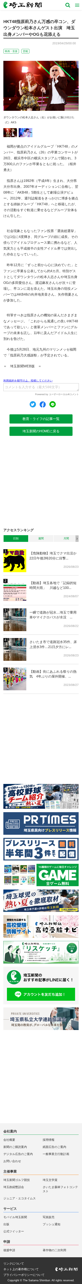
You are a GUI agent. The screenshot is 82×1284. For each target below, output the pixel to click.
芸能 (25, 51)
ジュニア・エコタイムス (19, 1198)
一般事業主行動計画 (56, 1154)
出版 (6, 1224)
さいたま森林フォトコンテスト (60, 1189)
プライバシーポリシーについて (24, 1275)
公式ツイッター (13, 1231)
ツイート (33, 404)
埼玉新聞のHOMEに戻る (41, 431)
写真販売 (48, 1217)
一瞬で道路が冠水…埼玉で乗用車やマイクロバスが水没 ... (53, 615)
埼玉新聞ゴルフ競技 (16, 1180)
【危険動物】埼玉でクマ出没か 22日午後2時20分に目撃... (54, 555)
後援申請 (9, 1250)
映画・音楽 (11, 51)
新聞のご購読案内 (15, 1147)
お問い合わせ (12, 1161)
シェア (42, 404)
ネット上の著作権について (21, 1269)
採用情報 (48, 1139)
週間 (41, 538)
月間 (66, 538)
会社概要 (9, 1139)
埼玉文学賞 (50, 1180)
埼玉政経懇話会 (13, 1187)
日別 (16, 538)
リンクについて (13, 1263)
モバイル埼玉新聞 (15, 1217)
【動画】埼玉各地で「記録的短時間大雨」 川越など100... (53, 585)
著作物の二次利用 (54, 1250)
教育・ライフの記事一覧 (41, 419)
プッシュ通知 (51, 1224)
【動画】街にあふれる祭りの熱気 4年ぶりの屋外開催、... (53, 674)
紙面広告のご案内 (54, 1147)
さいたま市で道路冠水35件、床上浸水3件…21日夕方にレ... (53, 644)
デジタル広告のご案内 (18, 1154)
